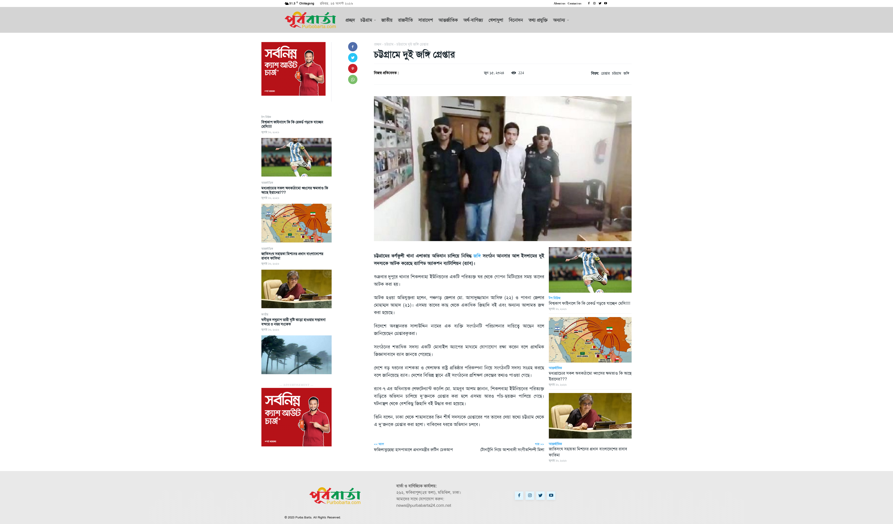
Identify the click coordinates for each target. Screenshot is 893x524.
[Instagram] (594, 3)
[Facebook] (589, 3)
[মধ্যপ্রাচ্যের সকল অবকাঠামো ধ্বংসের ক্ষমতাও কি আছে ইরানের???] (296, 223)
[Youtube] (605, 3)
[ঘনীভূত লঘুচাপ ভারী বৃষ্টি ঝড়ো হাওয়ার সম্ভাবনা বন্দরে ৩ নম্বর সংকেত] (296, 354)
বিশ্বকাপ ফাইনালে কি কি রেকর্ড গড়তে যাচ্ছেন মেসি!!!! (292, 124)
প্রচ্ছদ (377, 44)
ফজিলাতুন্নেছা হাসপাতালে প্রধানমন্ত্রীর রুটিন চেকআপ (413, 449)
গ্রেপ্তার (605, 73)
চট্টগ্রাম (388, 44)
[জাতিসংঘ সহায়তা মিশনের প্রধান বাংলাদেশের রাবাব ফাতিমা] (296, 289)
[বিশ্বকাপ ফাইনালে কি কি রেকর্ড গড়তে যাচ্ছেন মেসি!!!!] (296, 157)
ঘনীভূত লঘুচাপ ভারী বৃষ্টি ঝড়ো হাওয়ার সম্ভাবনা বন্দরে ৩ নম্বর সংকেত (293, 322)
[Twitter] (600, 3)
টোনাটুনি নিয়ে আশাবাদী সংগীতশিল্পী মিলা (512, 449)
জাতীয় (264, 314)
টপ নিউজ (266, 117)
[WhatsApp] (352, 79)
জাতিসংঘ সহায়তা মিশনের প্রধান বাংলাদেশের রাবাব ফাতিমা (292, 256)
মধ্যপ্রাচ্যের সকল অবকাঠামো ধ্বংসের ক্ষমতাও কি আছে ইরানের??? (294, 190)
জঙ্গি (626, 73)
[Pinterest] (352, 68)
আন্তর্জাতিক (267, 182)
